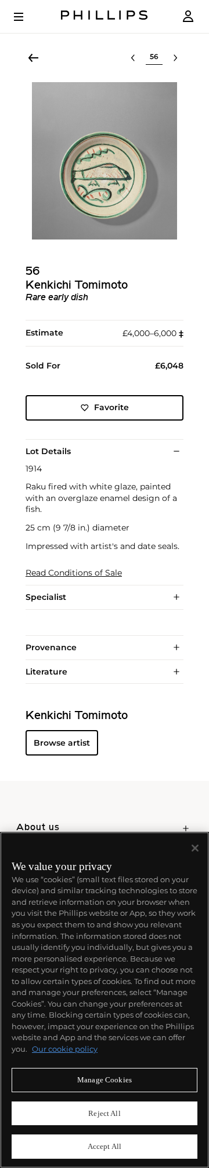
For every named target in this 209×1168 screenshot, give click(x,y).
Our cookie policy (65, 1048)
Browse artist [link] (62, 743)
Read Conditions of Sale (74, 573)
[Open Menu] (26, 17)
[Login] (188, 16)
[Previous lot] (133, 58)
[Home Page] (104, 16)
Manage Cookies (104, 1079)
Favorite (111, 407)
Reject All (104, 1113)
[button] (104, 161)
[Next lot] (175, 58)
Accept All (104, 1146)
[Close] (195, 848)
